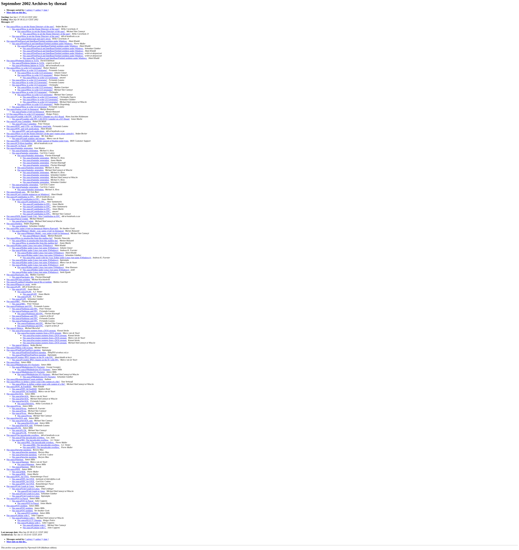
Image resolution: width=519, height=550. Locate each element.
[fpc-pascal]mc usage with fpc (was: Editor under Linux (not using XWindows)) (57, 257)
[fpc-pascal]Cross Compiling (18, 121)
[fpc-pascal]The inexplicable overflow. (23, 435)
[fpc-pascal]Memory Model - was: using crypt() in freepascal (38, 231)
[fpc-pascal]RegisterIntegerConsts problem (24, 379)
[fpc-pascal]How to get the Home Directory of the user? (30, 26)
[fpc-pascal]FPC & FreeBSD (19, 386)
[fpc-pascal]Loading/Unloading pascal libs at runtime (29, 282)
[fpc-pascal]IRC (13, 301)
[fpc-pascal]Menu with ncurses (19, 347)
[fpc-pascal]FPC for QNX (17, 476)
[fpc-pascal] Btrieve (15, 328)
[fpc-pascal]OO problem (17, 506)
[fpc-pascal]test (13, 362)
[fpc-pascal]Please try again (18, 284)
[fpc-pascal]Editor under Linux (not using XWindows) (29, 245)
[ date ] (46, 10)
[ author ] (38, 10)
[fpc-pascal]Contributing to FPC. (20, 197)
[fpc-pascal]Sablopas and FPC (19, 306)
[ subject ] (29, 10)
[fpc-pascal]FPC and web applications (22, 129)
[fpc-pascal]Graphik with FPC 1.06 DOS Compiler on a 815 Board (35, 116)
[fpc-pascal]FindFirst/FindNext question (23, 350)
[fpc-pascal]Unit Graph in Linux (20, 486)
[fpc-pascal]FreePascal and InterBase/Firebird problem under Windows (36, 41)
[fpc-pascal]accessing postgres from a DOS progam (34, 330)
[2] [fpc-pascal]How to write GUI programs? (25, 114)
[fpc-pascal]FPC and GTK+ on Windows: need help (29, 126)
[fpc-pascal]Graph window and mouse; (23, 136)
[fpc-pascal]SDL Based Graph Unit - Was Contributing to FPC (33, 216)
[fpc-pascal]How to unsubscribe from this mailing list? (29, 238)
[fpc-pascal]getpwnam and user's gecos (34, 39)
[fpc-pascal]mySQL (15, 394)
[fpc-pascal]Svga (13, 406)
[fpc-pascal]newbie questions (19, 450)
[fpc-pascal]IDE (13, 469)
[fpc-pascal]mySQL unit (17, 418)
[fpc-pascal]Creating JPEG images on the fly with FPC (30, 357)
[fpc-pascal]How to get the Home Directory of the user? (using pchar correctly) (40, 133)
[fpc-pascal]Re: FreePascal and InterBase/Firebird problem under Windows (55, 58)
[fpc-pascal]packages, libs (17, 275)
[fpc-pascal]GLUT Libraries (29, 520)
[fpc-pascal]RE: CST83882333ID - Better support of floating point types (37, 141)
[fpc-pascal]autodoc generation (19, 148)
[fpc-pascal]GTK (14, 428)
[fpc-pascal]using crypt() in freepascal (22, 109)
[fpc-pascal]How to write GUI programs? (24, 68)
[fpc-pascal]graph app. (16, 192)
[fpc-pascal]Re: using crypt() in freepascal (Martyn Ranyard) (32, 228)
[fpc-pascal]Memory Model (35, 236)
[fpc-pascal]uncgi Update (17, 219)
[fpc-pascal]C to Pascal (16, 146)
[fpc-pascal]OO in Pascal (17, 498)
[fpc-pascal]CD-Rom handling (19, 143)
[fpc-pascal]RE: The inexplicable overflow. (30, 440)
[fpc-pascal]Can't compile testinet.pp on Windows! (28, 194)
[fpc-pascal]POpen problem (18, 279)
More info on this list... (16, 12)
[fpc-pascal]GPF (13, 287)
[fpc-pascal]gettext (14, 223)
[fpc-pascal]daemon (15, 459)
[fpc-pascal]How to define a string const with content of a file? (33, 382)
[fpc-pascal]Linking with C (18, 515)
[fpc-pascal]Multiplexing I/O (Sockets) (23, 365)
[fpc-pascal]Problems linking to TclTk (22, 60)
